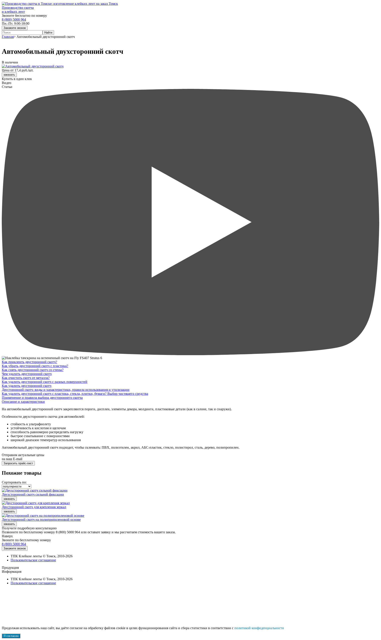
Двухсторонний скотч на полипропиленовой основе (41, 519)
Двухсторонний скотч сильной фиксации (33, 494)
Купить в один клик (17, 79)
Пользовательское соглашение (33, 560)
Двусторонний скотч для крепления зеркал (34, 507)
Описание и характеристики (23, 401)
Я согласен (11, 636)
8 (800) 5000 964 (14, 19)
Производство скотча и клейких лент (18, 9)
